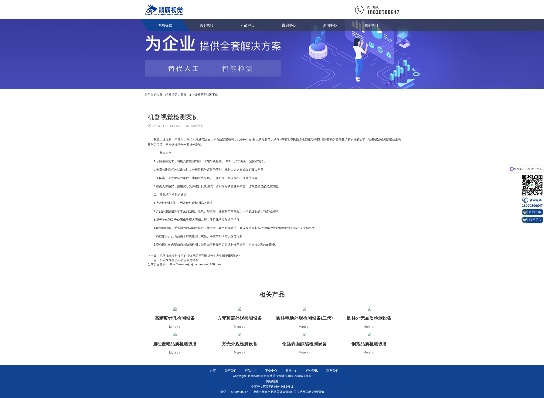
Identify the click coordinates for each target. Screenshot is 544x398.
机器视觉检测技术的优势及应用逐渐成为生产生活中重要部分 (200, 255)
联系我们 (371, 25)
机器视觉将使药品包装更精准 (179, 260)
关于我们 (206, 25)
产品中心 (247, 25)
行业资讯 (312, 370)
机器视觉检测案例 (206, 94)
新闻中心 (330, 25)
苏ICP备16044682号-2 (278, 386)
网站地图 (272, 381)
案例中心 (289, 25)
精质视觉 (165, 25)
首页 (213, 370)
